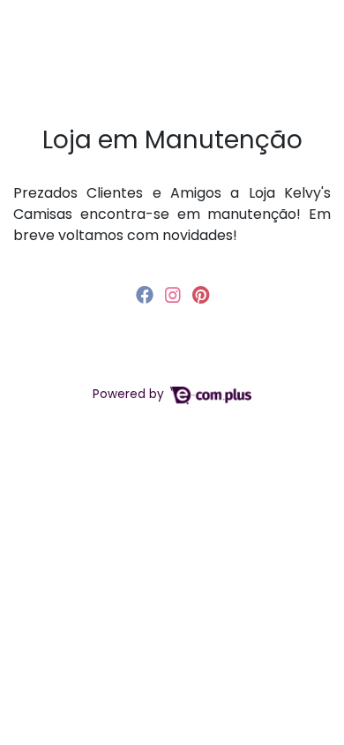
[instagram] (175, 294)
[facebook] (147, 294)
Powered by (130, 394)
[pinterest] (200, 294)
